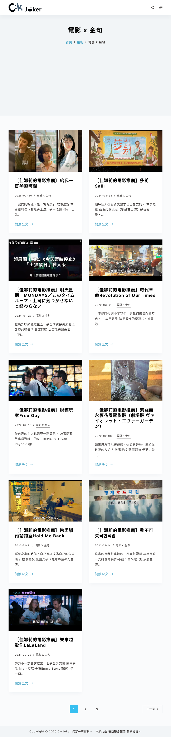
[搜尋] (153, 7)
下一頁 (151, 709)
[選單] (160, 7)
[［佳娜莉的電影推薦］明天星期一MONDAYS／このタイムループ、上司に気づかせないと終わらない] (45, 260)
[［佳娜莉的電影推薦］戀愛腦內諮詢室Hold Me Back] (45, 501)
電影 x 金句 (44, 195)
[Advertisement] (85, 86)
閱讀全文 (21, 224)
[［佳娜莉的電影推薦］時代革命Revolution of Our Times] (125, 260)
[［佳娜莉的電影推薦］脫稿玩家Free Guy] (45, 380)
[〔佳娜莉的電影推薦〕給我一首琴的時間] (45, 151)
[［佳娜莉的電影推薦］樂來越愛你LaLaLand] (45, 610)
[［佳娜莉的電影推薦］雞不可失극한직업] (125, 501)
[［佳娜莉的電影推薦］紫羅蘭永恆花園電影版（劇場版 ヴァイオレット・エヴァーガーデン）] (125, 380)
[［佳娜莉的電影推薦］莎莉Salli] (125, 151)
